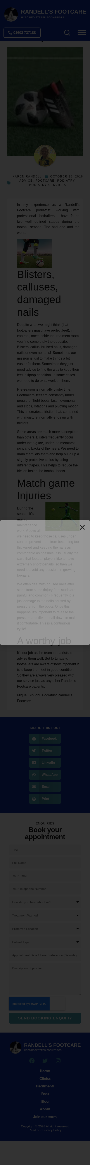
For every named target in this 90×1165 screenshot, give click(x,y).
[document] (45, 582)
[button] (82, 527)
